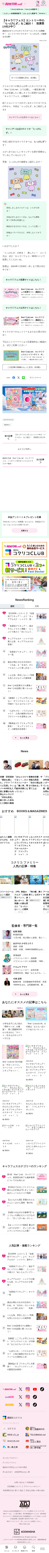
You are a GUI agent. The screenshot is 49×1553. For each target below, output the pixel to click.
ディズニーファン (9, 1462)
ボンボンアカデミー (10, 1458)
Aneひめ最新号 (31, 9)
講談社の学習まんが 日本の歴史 (15, 1467)
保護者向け (7, 425)
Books (42, 13)
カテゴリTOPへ (24, 449)
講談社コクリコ (5, 897)
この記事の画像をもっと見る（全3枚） (24, 367)
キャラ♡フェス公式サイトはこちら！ (24, 117)
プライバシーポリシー (32, 1486)
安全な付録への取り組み (35, 1490)
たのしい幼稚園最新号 (12, 13)
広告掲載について (14, 1486)
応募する (24, 530)
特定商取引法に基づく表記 (13, 1490)
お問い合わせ (19, 1482)
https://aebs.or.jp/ (24, 1524)
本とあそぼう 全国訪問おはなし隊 (16, 1472)
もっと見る (24, 737)
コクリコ (20, 912)
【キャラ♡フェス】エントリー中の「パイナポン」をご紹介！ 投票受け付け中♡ (30, 437)
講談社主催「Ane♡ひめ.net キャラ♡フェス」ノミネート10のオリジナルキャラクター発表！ (18, 461)
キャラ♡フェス (8, 420)
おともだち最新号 (30, 13)
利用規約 (30, 1482)
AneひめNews (17, 9)
